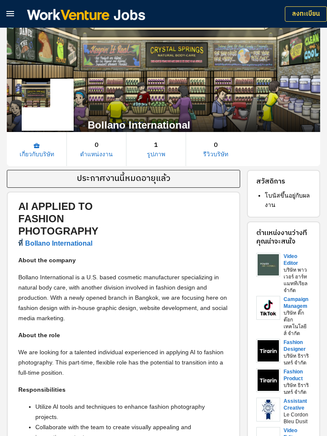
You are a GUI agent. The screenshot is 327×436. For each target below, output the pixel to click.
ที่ (55, 243)
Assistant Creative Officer (295, 408)
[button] (10, 13)
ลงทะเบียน (306, 14)
